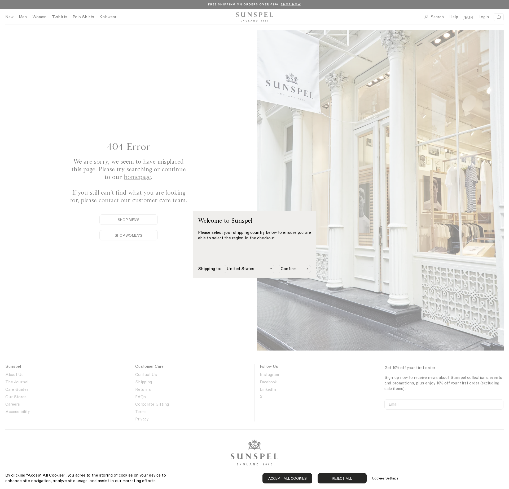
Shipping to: (209, 268)
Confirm (288, 268)
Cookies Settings (385, 478)
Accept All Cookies (287, 479)
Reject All (342, 479)
